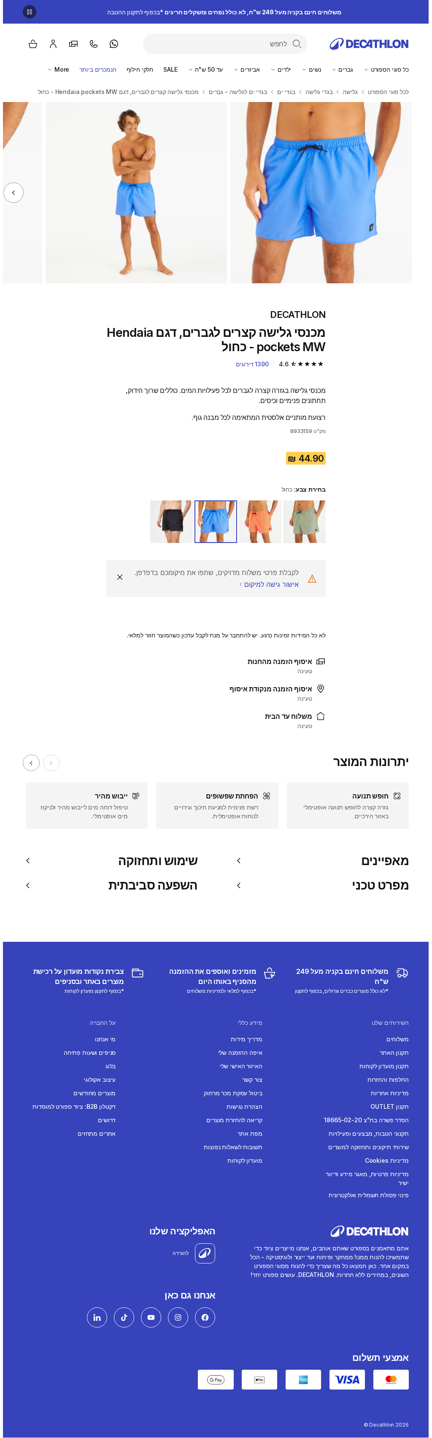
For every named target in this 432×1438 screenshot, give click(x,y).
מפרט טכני (377, 885)
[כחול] (213, 521)
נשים (311, 69)
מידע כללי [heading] (247, 1022)
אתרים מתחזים (94, 1133)
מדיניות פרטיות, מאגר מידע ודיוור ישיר (364, 1178)
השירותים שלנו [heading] (387, 1022)
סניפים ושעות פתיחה (87, 1052)
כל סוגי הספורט (386, 69)
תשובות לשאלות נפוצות (230, 1146)
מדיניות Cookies (384, 1160)
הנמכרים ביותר (94, 69)
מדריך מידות (243, 1039)
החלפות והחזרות (385, 1079)
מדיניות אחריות (387, 1093)
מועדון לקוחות (241, 1160)
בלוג (108, 1066)
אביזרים (246, 69)
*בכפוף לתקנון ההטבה (221, 12)
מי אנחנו (102, 1039)
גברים (342, 69)
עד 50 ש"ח (205, 69)
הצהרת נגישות (241, 1106)
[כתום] (257, 521)
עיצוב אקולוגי (97, 1079)
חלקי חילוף (137, 69)
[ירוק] (301, 521)
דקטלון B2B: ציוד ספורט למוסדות (71, 1106)
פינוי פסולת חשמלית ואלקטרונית (366, 1195)
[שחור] (168, 521)
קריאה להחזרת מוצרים (231, 1120)
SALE (167, 69)
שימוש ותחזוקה (154, 861)
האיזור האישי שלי (238, 1066)
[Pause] (26, 12)
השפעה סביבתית (149, 885)
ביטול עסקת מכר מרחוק (230, 1093)
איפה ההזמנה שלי (237, 1052)
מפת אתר (247, 1133)
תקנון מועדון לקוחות (380, 1066)
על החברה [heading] (100, 1022)
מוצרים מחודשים (91, 1093)
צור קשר (249, 1079)
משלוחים (394, 1039)
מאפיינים (381, 861)
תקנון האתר (391, 1052)
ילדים (280, 69)
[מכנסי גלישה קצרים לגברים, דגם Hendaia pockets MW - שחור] (318, 192)
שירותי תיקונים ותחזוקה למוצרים (365, 1146)
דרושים (104, 1120)
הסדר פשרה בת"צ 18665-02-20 (363, 1120)
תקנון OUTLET (386, 1106)
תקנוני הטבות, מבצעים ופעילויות (366, 1133)
